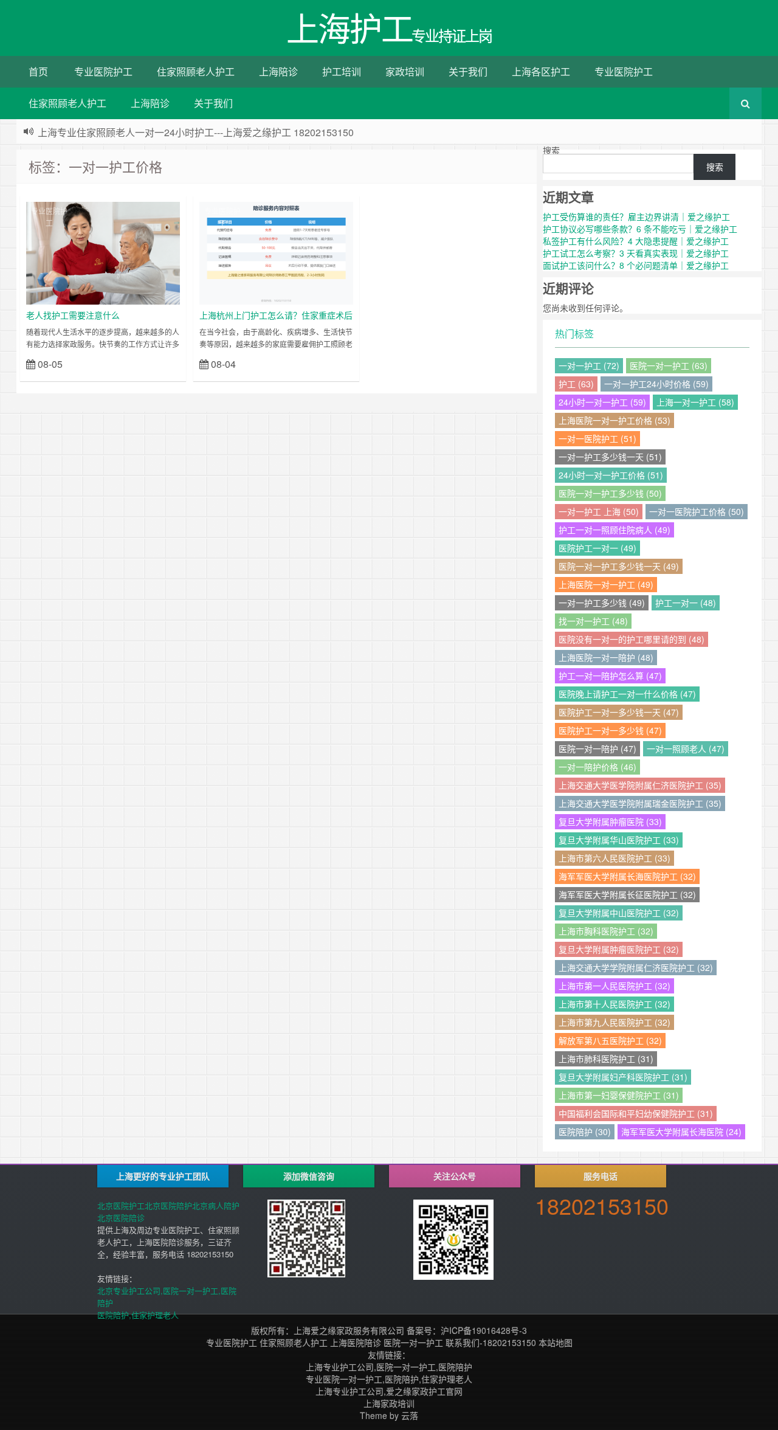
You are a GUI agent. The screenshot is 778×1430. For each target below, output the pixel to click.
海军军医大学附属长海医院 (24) (681, 1131)
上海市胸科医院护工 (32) (606, 931)
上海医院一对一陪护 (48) (606, 657)
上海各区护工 (541, 71)
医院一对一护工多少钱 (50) (610, 493)
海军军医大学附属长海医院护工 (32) (627, 876)
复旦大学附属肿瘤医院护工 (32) (619, 949)
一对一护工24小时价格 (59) (656, 384)
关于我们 (468, 71)
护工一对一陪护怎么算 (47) (610, 675)
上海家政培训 (389, 1403)
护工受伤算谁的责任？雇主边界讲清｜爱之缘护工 (636, 216)
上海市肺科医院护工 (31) (606, 1058)
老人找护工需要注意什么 (73, 315)
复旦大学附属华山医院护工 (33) (619, 840)
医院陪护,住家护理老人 (138, 1315)
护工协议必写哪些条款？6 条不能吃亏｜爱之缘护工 (640, 229)
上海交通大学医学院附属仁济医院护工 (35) (640, 785)
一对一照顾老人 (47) (686, 748)
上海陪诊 (278, 71)
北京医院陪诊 (121, 1217)
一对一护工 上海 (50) (599, 511)
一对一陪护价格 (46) (597, 767)
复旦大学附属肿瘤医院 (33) (610, 821)
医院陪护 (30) (585, 1131)
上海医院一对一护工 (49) (606, 584)
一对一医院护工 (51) (597, 438)
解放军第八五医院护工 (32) (610, 1040)
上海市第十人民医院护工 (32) (614, 1004)
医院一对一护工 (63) (668, 365)
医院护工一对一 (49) (597, 548)
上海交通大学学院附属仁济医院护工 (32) (636, 967)
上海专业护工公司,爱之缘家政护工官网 (389, 1391)
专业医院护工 (103, 71)
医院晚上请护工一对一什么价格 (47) (627, 694)
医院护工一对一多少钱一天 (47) (619, 712)
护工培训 (341, 71)
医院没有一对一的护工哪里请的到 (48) (631, 639)
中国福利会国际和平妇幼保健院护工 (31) (636, 1113)
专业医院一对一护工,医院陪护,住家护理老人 (389, 1379)
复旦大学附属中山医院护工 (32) (619, 913)
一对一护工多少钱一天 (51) (610, 457)
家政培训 (404, 71)
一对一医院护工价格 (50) (696, 511)
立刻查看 (158, 363)
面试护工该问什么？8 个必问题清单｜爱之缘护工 (636, 265)
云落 (409, 1415)
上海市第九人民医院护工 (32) (614, 1022)
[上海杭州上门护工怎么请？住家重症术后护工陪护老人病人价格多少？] (276, 252)
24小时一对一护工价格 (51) (611, 475)
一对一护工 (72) (589, 365)
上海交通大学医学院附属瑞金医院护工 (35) (640, 803)
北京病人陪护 (215, 1205)
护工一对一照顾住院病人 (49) (614, 529)
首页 (38, 71)
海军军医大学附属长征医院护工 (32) (627, 894)
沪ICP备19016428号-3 (484, 1330)
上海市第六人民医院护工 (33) (614, 858)
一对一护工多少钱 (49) (602, 602)
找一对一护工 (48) (593, 621)
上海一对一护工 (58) (695, 402)
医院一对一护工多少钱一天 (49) (619, 566)
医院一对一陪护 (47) (597, 748)
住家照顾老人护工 (196, 71)
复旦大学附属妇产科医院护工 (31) (623, 1077)
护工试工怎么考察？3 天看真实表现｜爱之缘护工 (636, 253)
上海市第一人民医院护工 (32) (614, 985)
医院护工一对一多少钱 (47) (610, 730)
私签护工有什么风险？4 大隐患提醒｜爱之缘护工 (636, 241)
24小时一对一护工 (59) (602, 402)
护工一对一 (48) (685, 602)
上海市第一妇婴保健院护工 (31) (619, 1095)
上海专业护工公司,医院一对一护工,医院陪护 (389, 1367)
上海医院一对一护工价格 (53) (614, 420)
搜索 (551, 150)
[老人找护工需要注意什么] (103, 252)
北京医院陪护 (168, 1205)
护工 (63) (576, 384)
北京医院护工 (121, 1205)
